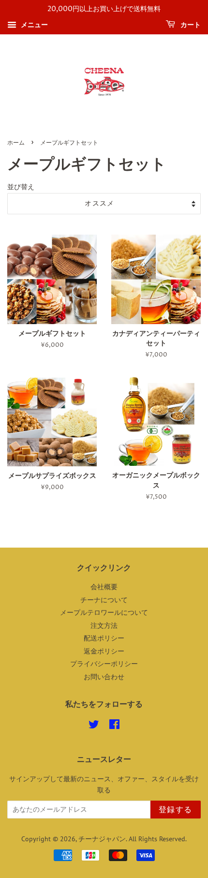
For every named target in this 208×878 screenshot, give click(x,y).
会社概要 (104, 586)
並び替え (20, 186)
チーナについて (104, 599)
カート (190, 25)
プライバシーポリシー (104, 663)
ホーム (16, 143)
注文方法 (104, 625)
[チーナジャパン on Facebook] (114, 726)
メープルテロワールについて (104, 612)
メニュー (33, 24)
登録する (176, 809)
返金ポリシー (104, 651)
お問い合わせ (104, 676)
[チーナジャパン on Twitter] (94, 726)
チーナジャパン (102, 838)
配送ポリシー (104, 638)
